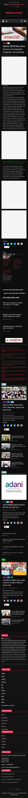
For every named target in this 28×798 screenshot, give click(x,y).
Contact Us (4, 723)
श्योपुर (8, 43)
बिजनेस (8, 501)
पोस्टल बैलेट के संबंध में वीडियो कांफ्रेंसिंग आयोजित (13, 290)
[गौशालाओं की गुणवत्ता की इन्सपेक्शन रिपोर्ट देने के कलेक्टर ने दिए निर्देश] (8, 276)
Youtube (3, 741)
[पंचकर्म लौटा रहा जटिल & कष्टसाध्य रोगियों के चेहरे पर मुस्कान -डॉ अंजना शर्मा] (5, 439)
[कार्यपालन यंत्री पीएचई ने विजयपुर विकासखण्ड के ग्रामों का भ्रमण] (7, 256)
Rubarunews (14, 13)
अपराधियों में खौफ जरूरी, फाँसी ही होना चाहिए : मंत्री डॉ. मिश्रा (12, 327)
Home (2, 714)
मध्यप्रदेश (3, 673)
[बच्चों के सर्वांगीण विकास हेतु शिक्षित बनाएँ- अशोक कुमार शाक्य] (5, 622)
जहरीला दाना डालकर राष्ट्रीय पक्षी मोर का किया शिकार (14, 293)
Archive (3, 735)
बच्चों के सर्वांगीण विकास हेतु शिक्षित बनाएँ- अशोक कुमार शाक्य (17, 620)
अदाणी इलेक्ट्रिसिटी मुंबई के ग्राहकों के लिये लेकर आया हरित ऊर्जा (14, 506)
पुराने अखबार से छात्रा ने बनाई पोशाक (9, 533)
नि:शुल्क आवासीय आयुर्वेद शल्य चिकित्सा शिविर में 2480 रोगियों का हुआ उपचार (17, 464)
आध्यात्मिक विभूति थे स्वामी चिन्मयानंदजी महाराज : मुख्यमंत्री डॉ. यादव (13, 361)
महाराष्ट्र (11, 501)
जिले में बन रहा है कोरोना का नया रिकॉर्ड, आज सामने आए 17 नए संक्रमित (12, 304)
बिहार (2, 685)
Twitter (3, 747)
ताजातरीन (4, 402)
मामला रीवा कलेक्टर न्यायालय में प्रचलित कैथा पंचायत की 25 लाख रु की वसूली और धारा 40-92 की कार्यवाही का (17, 262)
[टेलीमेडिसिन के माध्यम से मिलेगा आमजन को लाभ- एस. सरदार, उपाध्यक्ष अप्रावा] (5, 447)
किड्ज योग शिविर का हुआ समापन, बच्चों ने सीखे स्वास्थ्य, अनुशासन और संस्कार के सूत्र (13, 407)
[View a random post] (25, 21)
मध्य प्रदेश (4, 43)
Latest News (4, 717)
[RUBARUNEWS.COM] (6, 638)
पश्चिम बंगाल (3, 682)
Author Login (4, 720)
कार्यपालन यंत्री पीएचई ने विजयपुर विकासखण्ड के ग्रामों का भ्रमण (7, 261)
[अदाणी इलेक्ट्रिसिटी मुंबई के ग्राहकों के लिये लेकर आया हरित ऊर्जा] (14, 487)
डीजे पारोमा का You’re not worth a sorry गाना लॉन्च (13, 552)
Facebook (3, 744)
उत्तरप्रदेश (3, 679)
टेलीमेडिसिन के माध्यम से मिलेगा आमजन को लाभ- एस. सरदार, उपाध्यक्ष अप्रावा (18, 446)
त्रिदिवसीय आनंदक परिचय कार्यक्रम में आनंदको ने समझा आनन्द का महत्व (12, 315)
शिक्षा (12, 577)
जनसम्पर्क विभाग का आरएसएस (7, 705)
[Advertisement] (14, 71)
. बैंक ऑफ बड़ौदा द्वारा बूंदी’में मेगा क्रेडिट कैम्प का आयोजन (13, 546)
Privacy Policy (4, 729)
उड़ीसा (2, 696)
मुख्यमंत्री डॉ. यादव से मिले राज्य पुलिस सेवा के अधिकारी (10, 348)
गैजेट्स (4, 501)
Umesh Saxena (13, 510)
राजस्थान (8, 402)
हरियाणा (2, 702)
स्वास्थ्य (12, 402)
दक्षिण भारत (3, 690)
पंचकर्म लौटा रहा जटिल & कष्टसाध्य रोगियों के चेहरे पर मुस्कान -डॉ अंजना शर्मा (17, 437)
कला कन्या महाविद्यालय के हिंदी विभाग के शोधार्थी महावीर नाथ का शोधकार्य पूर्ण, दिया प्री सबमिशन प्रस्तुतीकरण (18, 613)
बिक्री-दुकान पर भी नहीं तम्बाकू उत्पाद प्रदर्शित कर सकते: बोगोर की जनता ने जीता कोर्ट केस (14, 540)
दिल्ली (2, 688)
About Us (3, 726)
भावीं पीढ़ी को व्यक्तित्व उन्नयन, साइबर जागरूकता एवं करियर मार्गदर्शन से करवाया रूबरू (14, 582)
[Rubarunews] (3, 21)
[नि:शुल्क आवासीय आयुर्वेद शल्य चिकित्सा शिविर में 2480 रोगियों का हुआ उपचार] (5, 465)
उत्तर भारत (3, 693)
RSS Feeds (3, 738)
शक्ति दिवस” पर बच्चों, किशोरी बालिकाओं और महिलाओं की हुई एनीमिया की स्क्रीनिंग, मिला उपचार (17, 455)
